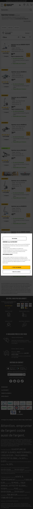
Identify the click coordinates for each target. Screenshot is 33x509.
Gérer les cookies (17, 271)
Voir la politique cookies (8, 254)
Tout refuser (14, 238)
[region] (16, 254)
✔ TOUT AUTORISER (16, 267)
